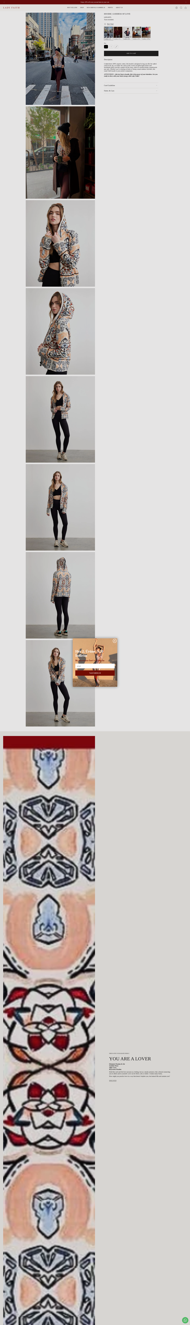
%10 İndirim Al (95, 673)
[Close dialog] (114, 641)
